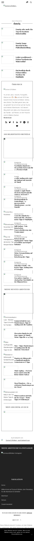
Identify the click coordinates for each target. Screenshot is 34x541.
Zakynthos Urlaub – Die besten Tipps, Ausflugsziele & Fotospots (23, 267)
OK (17, 537)
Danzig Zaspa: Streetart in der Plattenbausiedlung (23, 45)
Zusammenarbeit (6, 504)
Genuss (3, 500)
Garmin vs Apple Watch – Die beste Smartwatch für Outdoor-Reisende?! (23, 193)
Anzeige (16, 176)
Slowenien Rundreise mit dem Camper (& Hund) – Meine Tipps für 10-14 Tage (23, 335)
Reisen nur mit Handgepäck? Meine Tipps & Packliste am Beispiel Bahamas (23, 241)
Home (3, 485)
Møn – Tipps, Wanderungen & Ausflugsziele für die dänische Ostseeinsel (23, 348)
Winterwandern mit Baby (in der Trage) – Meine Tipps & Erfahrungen (23, 397)
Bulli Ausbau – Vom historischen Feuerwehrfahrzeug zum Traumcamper (22, 229)
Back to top (16, 520)
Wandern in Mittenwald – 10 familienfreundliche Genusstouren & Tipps (23, 360)
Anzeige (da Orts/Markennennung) (18, 145)
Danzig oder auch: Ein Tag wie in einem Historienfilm (24, 31)
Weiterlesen (8, 118)
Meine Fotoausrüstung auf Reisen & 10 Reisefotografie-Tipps (23, 255)
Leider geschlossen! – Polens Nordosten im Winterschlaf (24, 59)
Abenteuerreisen (18, 214)
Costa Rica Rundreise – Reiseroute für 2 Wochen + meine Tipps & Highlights (23, 217)
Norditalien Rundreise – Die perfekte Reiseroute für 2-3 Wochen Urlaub (23, 168)
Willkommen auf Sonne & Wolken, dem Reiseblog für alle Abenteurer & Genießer (17, 490)
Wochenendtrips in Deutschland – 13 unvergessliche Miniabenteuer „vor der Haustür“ (22, 203)
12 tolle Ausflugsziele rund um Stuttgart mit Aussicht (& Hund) (23, 180)
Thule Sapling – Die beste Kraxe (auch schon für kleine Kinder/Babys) (23, 373)
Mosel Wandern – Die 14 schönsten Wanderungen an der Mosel (19, 148)
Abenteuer (4, 496)
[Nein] (32, 534)
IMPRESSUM (29, 513)
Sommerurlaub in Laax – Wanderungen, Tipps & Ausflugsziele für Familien (23, 323)
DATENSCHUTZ (17, 515)
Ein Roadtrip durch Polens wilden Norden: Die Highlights (23, 73)
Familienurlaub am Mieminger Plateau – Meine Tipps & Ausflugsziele (18, 303)
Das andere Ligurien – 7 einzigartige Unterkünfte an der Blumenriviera (23, 280)
